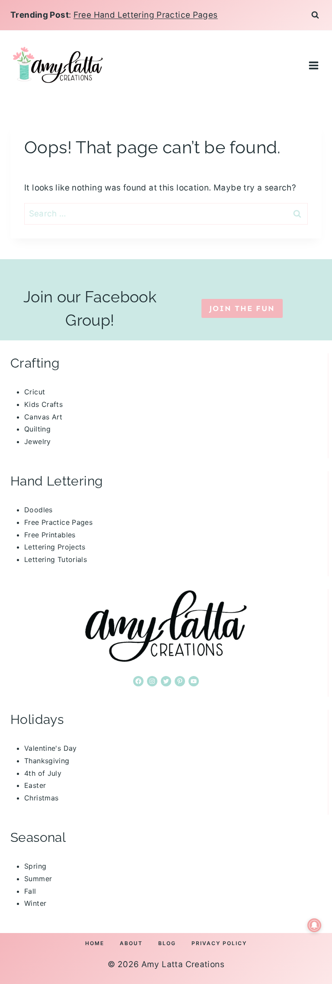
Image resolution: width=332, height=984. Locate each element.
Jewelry (37, 441)
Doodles (38, 509)
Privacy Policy (219, 943)
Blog (167, 943)
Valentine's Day (50, 748)
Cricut (34, 391)
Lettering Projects (55, 547)
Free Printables (50, 534)
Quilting (37, 429)
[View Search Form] (315, 15)
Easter (35, 785)
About (131, 943)
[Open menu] (313, 65)
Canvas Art (43, 417)
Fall (30, 891)
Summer (38, 878)
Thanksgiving (47, 760)
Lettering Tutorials (55, 559)
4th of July (42, 773)
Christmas (41, 798)
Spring (35, 866)
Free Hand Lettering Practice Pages (145, 15)
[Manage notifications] (314, 925)
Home (94, 943)
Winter (35, 903)
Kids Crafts (43, 404)
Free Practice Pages (58, 522)
